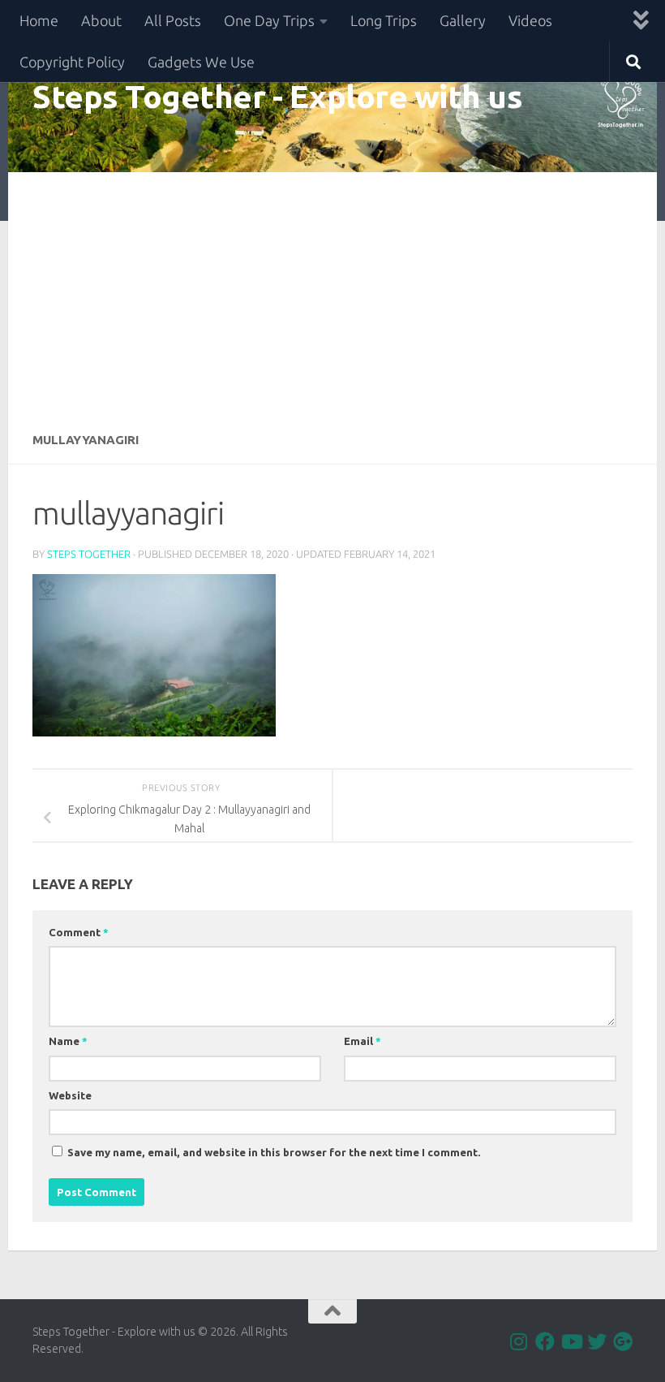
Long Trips (383, 20)
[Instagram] (519, 1341)
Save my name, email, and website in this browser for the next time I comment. (274, 1152)
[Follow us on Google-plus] (623, 1341)
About (101, 20)
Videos (530, 20)
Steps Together (89, 553)
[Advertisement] (332, 294)
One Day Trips (269, 20)
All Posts (172, 20)
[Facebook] (545, 1341)
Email (362, 1041)
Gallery (463, 20)
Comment (79, 932)
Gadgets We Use (201, 62)
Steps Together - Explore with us (277, 96)
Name (68, 1041)
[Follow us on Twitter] (597, 1341)
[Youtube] (571, 1341)
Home (38, 20)
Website (70, 1095)
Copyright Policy (72, 62)
